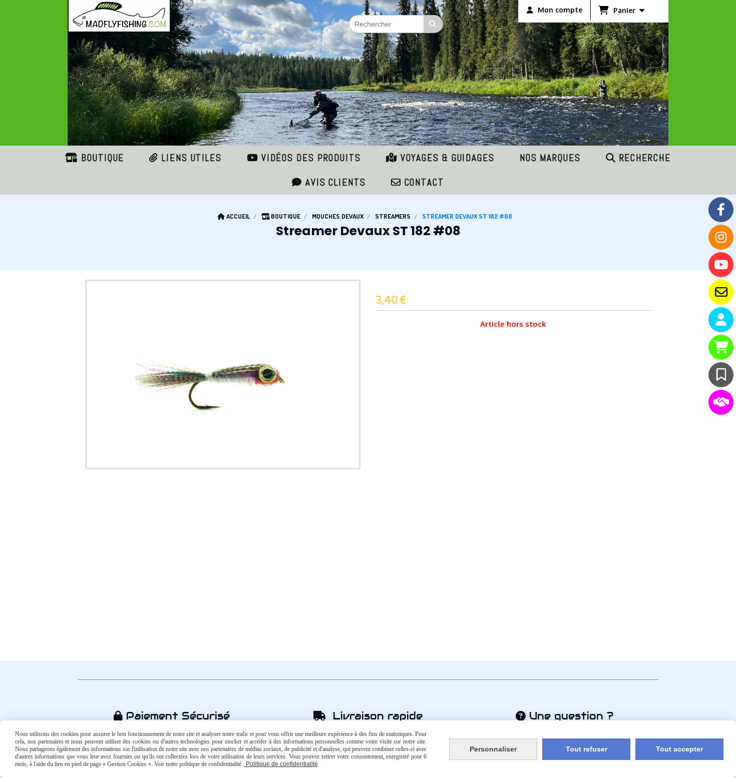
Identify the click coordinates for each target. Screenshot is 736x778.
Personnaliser (493, 749)
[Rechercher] (433, 24)
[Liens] (720, 402)
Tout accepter (679, 749)
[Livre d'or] (720, 374)
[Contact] (720, 292)
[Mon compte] (720, 319)
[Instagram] (720, 237)
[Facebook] (720, 209)
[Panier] (720, 347)
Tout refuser (586, 749)
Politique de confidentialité (281, 763)
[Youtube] (720, 264)
